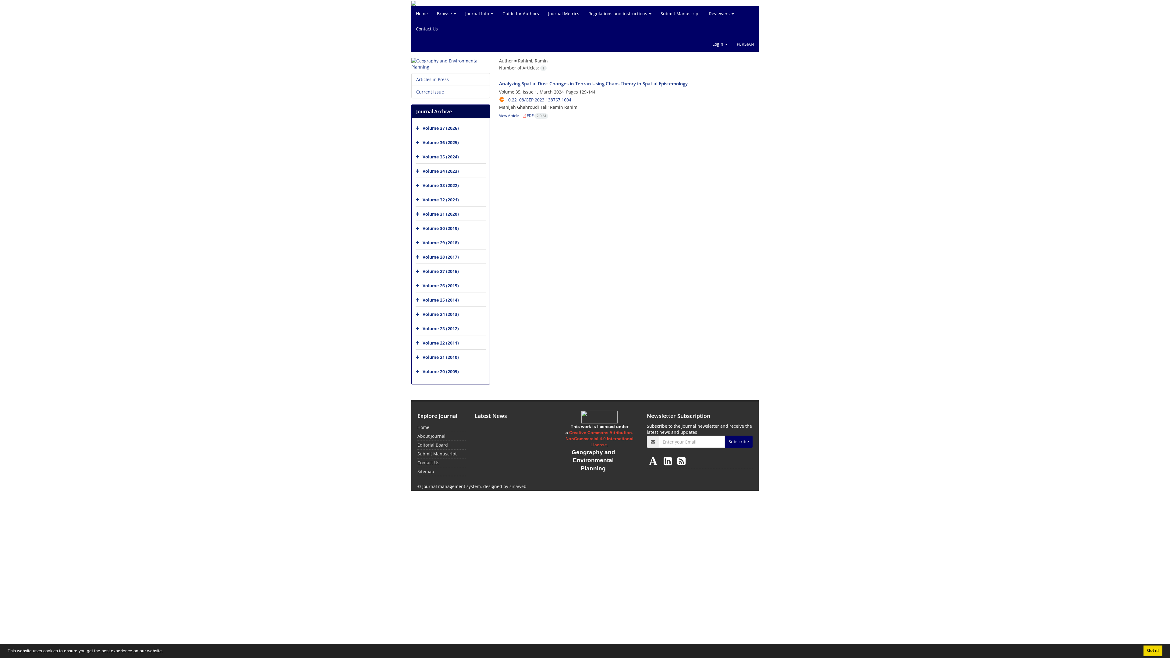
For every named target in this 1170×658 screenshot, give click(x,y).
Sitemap (425, 471)
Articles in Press (432, 79)
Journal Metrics (563, 13)
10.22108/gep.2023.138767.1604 (538, 100)
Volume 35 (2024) (441, 157)
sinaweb (517, 486)
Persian (745, 44)
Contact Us (427, 29)
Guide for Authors (520, 13)
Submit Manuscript (680, 13)
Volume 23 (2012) (441, 328)
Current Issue (430, 92)
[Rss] (681, 461)
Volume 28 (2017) (441, 257)
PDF (536, 115)
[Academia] (654, 461)
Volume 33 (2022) (441, 185)
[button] (165, 652)
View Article (509, 115)
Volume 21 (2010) (441, 357)
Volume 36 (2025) (441, 142)
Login (718, 44)
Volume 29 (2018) (441, 243)
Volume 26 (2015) (441, 285)
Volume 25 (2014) (441, 300)
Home (422, 13)
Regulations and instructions (618, 13)
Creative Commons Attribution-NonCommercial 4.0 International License (599, 438)
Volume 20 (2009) (441, 371)
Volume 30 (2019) (441, 228)
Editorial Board (432, 445)
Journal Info (477, 13)
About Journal (431, 436)
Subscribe (739, 441)
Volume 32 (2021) (441, 200)
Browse (445, 13)
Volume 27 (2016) (441, 271)
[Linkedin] (669, 461)
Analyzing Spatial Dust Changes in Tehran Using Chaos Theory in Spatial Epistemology (593, 83)
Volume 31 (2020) (441, 214)
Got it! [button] (1153, 651)
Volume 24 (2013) (441, 314)
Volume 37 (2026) (441, 128)
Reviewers (720, 13)
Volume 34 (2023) (441, 171)
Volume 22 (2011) (441, 343)
